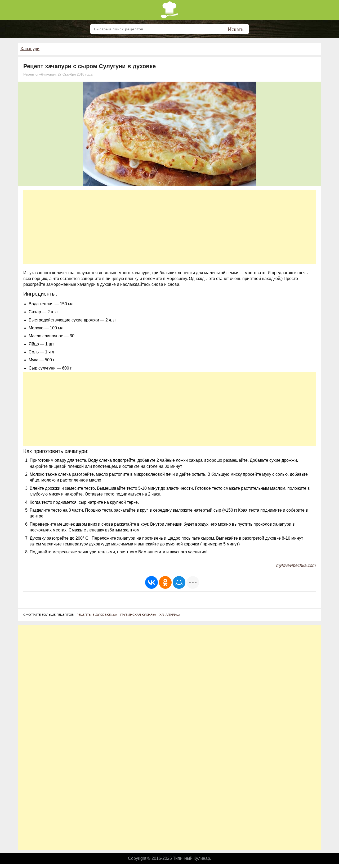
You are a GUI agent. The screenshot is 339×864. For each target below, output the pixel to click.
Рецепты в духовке (97, 614)
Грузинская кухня (138, 614)
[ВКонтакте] (151, 582)
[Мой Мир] (179, 582)
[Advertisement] (169, 227)
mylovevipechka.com (296, 565)
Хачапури (29, 48)
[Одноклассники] (165, 582)
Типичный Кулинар (191, 858)
